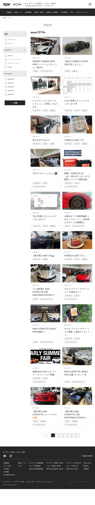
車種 (6, 34)
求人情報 (6, 469)
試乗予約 (86, 466)
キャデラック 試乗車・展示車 (54, 463)
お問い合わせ (87, 463)
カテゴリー (8, 50)
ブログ (72, 12)
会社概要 (6, 472)
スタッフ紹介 (8, 466)
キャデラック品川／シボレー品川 (40, 3)
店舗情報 (9, 12)
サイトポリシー (7, 481)
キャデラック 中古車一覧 (73, 463)
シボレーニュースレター (10, 484)
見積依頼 (86, 469)
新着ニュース (18, 12)
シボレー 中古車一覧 (72, 466)
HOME (4, 17)
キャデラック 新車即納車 (36, 463)
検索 (15, 103)
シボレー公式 (30, 481)
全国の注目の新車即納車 (36, 469)
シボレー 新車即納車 (35, 466)
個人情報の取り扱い (9, 475)
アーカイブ (8, 74)
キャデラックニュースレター (44, 481)
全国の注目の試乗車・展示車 (54, 469)
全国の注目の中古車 (72, 469)
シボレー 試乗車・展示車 (53, 466)
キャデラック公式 (19, 481)
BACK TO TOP (87, 456)
